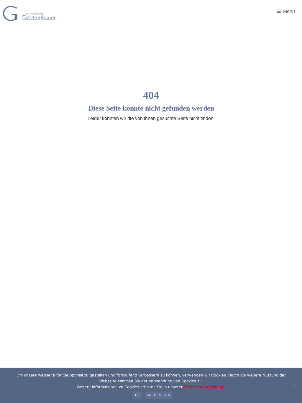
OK (137, 395)
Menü (288, 11)
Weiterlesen (158, 395)
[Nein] (295, 385)
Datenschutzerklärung (204, 386)
